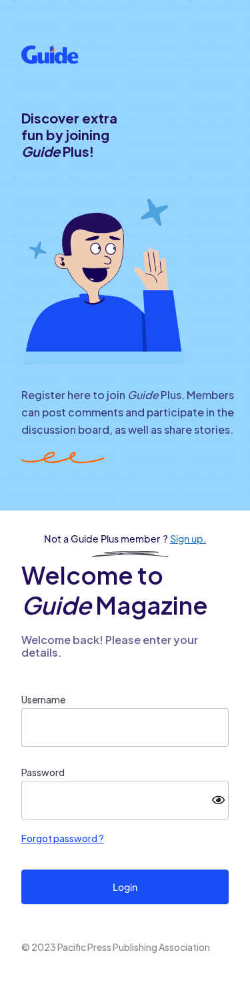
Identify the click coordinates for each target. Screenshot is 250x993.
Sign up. (188, 539)
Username (43, 699)
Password (43, 772)
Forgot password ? (62, 838)
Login (125, 887)
